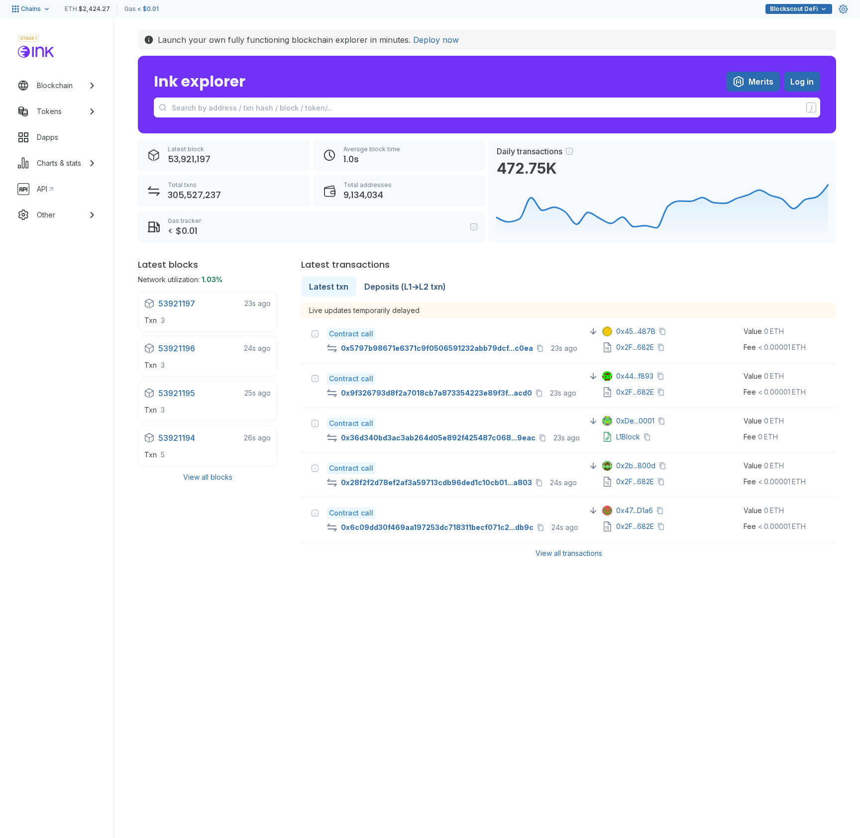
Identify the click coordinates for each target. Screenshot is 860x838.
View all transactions (569, 553)
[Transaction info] (315, 334)
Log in (802, 82)
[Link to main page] (36, 52)
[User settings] (843, 9)
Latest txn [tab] (328, 287)
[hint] (569, 151)
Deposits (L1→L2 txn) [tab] (405, 287)
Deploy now (436, 40)
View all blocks (207, 477)
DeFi (794, 8)
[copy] (542, 348)
